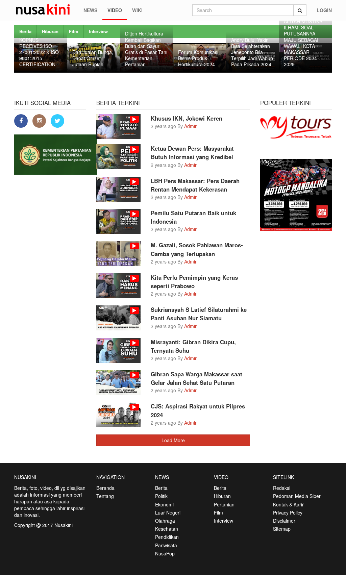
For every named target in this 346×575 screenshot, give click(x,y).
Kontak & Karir (288, 504)
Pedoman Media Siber (297, 496)
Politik (161, 496)
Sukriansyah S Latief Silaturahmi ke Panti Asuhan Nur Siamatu (199, 313)
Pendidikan (167, 536)
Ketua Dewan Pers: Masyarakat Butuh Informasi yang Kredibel (192, 152)
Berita (161, 487)
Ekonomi (164, 504)
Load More (173, 440)
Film (73, 31)
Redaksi (281, 487)
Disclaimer (284, 520)
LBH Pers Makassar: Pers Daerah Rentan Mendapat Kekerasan (195, 185)
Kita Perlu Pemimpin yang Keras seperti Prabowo (194, 281)
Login (324, 10)
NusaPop (165, 553)
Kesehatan (166, 528)
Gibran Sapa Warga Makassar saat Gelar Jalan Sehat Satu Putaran (196, 378)
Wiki (137, 10)
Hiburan (222, 496)
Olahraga (165, 520)
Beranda (105, 487)
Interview (98, 31)
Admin (191, 126)
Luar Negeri (167, 512)
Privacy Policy (287, 512)
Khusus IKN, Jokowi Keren (186, 118)
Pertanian (224, 504)
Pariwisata (166, 545)
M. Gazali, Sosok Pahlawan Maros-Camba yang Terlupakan (197, 249)
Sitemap (282, 528)
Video (114, 10)
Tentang (105, 496)
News (90, 10)
